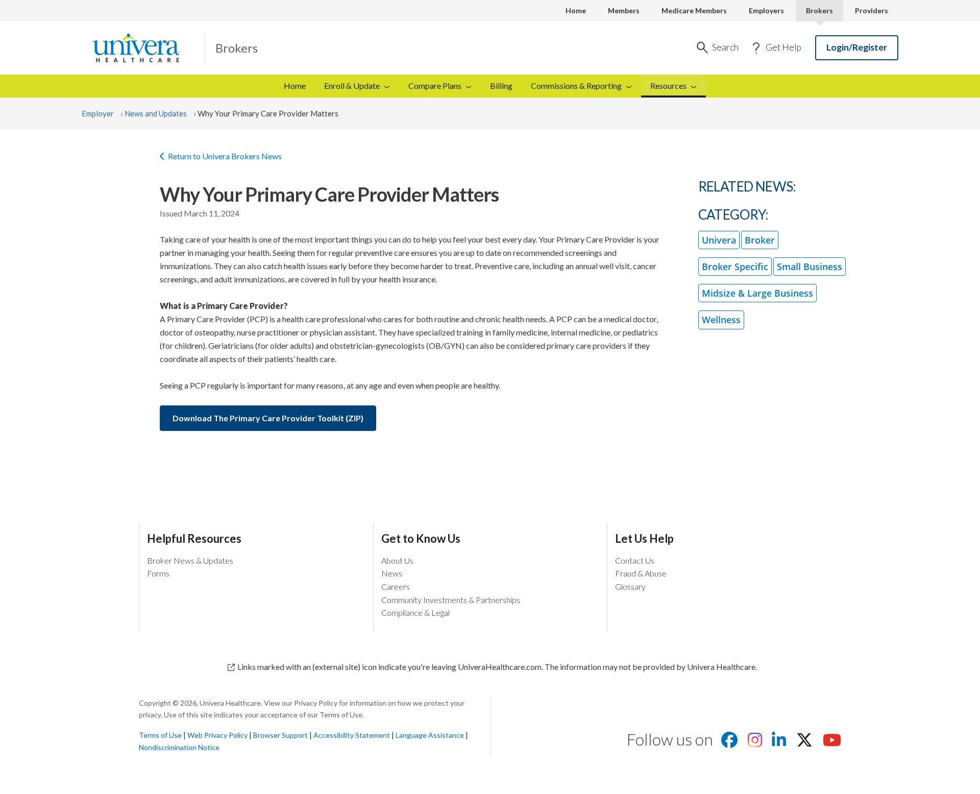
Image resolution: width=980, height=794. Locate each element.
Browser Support (280, 735)
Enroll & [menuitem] (352, 85)
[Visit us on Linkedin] (779, 743)
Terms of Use (160, 735)
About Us (397, 560)
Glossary (630, 586)
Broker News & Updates (190, 560)
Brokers (819, 10)
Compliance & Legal (415, 612)
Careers (395, 586)
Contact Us (634, 560)
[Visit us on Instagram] (755, 743)
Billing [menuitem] (501, 85)
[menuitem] (673, 86)
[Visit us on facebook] (729, 743)
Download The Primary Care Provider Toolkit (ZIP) (268, 418)
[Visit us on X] (804, 743)
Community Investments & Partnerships (450, 600)
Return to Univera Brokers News (225, 156)
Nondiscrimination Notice (179, 747)
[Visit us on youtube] (832, 743)
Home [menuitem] (295, 85)
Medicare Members (694, 10)
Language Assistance (430, 735)
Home (576, 10)
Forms (158, 573)
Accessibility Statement (351, 735)
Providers (871, 10)
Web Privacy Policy (217, 735)
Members (624, 10)
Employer (98, 113)
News (391, 573)
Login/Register (856, 47)
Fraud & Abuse (641, 573)
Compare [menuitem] (434, 85)
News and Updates (156, 113)
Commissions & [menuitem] (576, 85)
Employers (766, 10)
